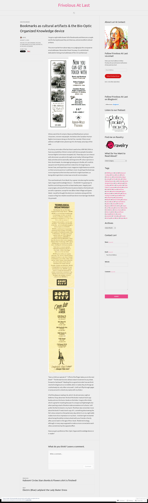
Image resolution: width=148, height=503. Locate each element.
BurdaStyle (116, 177)
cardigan (123, 177)
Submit (116, 296)
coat (116, 181)
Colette (121, 181)
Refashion (114, 206)
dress (116, 183)
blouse (113, 175)
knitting (118, 193)
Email (109, 252)
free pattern (119, 185)
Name (109, 242)
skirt (113, 212)
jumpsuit (108, 193)
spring (107, 214)
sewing (112, 208)
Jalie (110, 189)
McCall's (122, 195)
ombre (108, 201)
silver (124, 210)
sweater (119, 214)
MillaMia (108, 199)
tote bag (108, 218)
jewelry (108, 191)
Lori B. (24, 37)
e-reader (30, 46)
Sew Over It (118, 208)
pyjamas (108, 206)
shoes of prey (118, 210)
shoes (111, 210)
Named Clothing (116, 199)
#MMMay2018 (110, 173)
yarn (126, 218)
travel (113, 218)
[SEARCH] (74, 13)
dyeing (121, 183)
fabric (113, 185)
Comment (88, 466)
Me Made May (110, 197)
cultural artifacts (36, 44)
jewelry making (115, 191)
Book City (24, 42)
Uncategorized (25, 22)
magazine (116, 195)
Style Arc (113, 214)
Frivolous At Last (74, 5)
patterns (108, 203)
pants (112, 201)
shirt (107, 210)
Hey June (125, 187)
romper (124, 206)
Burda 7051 (109, 177)
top (119, 216)
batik (116, 173)
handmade (119, 187)
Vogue (122, 218)
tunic (117, 218)
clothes (119, 179)
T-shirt (115, 216)
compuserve (25, 44)
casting (108, 179)
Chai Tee (113, 179)
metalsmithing (119, 197)
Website (107, 261)
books (38, 42)
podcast (114, 203)
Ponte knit (120, 203)
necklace (124, 199)
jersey (115, 189)
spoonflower (120, 212)
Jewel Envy (121, 189)
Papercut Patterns (120, 201)
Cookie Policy (28, 500)
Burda (123, 175)
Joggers (123, 191)
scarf (107, 208)
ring (120, 206)
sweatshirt (109, 216)
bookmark (31, 42)
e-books (23, 46)
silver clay (108, 212)
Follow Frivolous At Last (113, 76)
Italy (107, 189)
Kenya (113, 193)
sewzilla (125, 208)
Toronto (123, 216)
